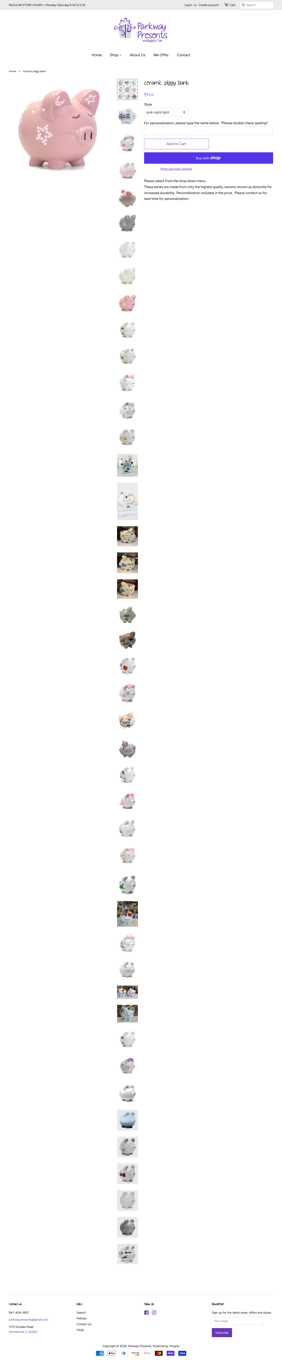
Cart (232, 5)
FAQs (80, 1330)
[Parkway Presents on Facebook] (146, 1313)
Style (148, 104)
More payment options (176, 169)
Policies (81, 1318)
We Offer (161, 55)
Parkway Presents (139, 1346)
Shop (114, 55)
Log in (188, 5)
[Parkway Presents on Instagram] (154, 1313)
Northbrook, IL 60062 (23, 1332)
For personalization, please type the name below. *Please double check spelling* (206, 123)
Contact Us (84, 1324)
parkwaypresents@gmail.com (28, 1319)
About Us (137, 55)
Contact (183, 55)
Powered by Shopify (166, 1346)
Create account (209, 5)
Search (81, 1312)
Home (97, 55)
